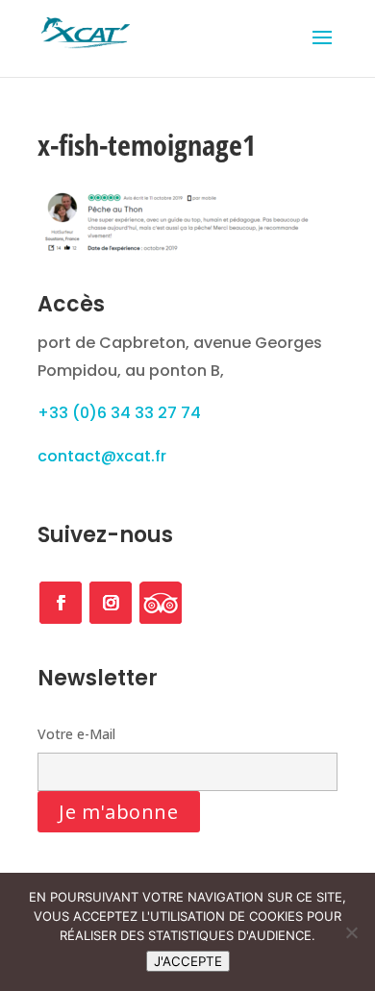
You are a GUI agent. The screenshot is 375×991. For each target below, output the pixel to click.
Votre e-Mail (76, 734)
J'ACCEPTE (188, 961)
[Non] (351, 932)
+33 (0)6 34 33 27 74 (119, 413)
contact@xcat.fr (102, 456)
